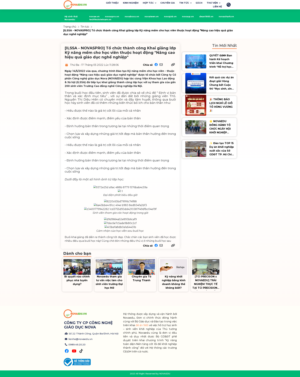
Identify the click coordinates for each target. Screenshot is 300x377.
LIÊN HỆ (217, 6)
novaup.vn (188, 16)
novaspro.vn (112, 16)
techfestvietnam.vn (100, 19)
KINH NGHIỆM (130, 2)
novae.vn (94, 16)
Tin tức (84, 26)
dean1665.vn (206, 16)
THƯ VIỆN (212, 2)
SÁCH (199, 2)
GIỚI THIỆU (112, 2)
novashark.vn (226, 16)
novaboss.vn (132, 16)
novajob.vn (170, 16)
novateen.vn (152, 16)
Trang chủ (69, 26)
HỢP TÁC (148, 2)
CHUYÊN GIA (167, 2)
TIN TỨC (184, 2)
